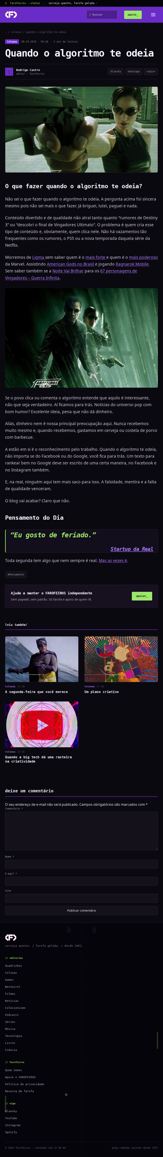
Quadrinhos (13, 965)
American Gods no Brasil (71, 264)
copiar (150, 71)
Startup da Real (132, 549)
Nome (9, 856)
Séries (10, 1021)
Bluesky (11, 1111)
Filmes (10, 993)
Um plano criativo (101, 692)
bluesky (116, 71)
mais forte (96, 257)
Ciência (11, 1050)
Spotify (11, 1132)
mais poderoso (143, 257)
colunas (16, 32)
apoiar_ (142, 596)
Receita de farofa (19, 1091)
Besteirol (12, 986)
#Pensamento (16, 574)
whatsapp (134, 71)
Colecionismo (15, 1007)
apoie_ (133, 14)
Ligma (38, 257)
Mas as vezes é (113, 560)
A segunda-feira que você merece (36, 692)
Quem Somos (13, 1070)
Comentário (14, 808)
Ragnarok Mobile (132, 264)
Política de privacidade (24, 1084)
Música (10, 1028)
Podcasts (12, 1014)
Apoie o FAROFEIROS (20, 1077)
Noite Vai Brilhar (68, 271)
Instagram (12, 1125)
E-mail (11, 873)
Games (9, 979)
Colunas (12, 41)
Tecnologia (13, 1035)
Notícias (12, 1000)
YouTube (11, 1118)
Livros (10, 1043)
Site (8, 890)
